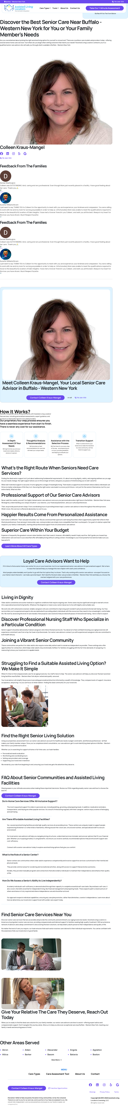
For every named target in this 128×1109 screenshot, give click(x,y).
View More (55, 1060)
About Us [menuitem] (64, 8)
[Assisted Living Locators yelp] (19, 153)
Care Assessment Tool (57, 1074)
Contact (95, 1074)
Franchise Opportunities (58, 1088)
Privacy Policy (105, 1092)
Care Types (34, 1074)
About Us (80, 1074)
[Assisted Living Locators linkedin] (7, 153)
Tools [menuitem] (54, 8)
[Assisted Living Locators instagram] (13, 153)
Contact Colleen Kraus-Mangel (45, 397)
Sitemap (92, 1092)
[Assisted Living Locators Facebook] (1, 153)
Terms (116, 1092)
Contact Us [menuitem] (75, 8)
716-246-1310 (119, 1)
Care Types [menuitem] (44, 8)
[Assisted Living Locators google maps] (25, 153)
